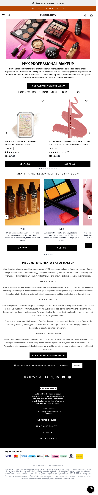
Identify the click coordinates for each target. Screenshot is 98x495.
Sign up (77, 365)
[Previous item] (6, 133)
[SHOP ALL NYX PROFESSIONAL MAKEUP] (48, 39)
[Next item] (90, 133)
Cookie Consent (48, 409)
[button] (91, 489)
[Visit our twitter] (52, 377)
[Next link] (90, 217)
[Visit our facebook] (46, 377)
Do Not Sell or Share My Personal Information (48, 412)
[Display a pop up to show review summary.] (24, 152)
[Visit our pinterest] (69, 377)
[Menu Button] (3, 15)
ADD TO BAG (25, 164)
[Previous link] (6, 217)
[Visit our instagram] (58, 377)
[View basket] (91, 15)
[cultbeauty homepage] (48, 15)
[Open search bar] (9, 15)
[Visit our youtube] (63, 377)
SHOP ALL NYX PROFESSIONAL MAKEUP (48, 86)
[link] (85, 15)
